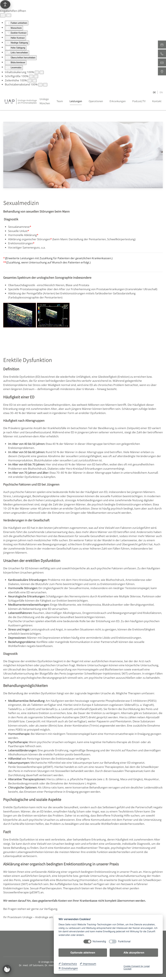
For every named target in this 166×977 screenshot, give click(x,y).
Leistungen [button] (76, 101)
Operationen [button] (96, 101)
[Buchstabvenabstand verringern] (40, 84)
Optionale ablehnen (82, 952)
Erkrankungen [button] (118, 101)
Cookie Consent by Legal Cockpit (137, 967)
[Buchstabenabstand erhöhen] (45, 84)
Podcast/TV (139, 101)
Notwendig (99, 941)
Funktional (124, 941)
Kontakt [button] (156, 101)
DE (154, 92)
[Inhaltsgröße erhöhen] (42, 72)
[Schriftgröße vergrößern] (36, 76)
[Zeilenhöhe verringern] (30, 80)
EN (161, 92)
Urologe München (45, 101)
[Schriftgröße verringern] (31, 76)
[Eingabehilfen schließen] (8, 15)
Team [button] (60, 101)
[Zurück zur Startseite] (20, 101)
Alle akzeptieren (134, 952)
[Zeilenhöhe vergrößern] (34, 80)
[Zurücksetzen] (3, 15)
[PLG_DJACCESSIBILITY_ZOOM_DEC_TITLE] (37, 72)
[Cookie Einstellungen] (7, 969)
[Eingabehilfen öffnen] (5, 4)
